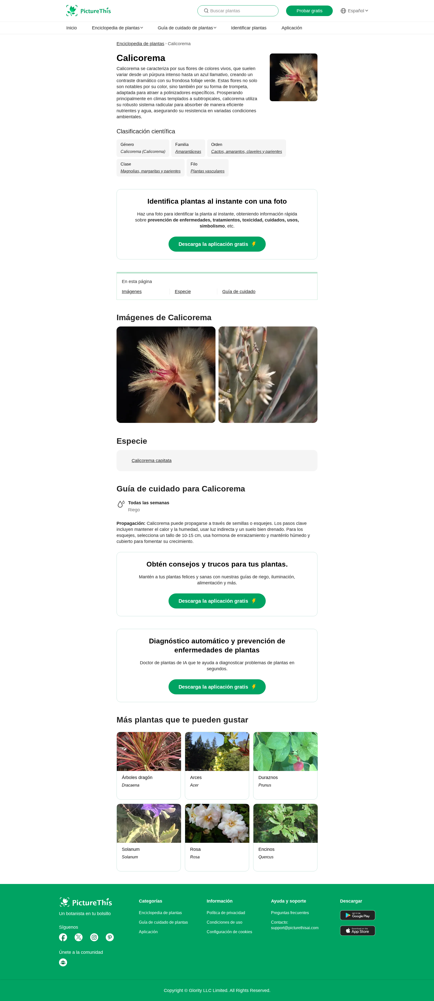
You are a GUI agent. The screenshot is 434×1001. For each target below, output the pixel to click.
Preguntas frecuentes (290, 913)
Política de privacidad (226, 913)
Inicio (71, 27)
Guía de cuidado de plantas (163, 922)
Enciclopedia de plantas (140, 43)
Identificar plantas (248, 27)
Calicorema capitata (152, 460)
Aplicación (292, 27)
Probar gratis (309, 10)
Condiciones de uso (224, 922)
